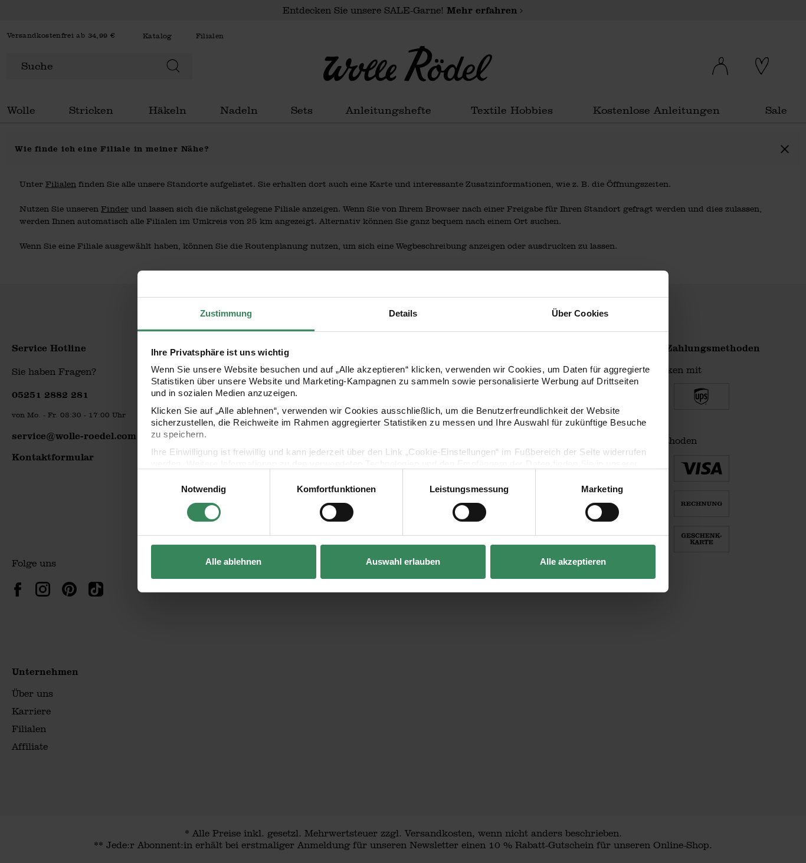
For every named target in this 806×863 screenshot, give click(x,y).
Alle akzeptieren (573, 561)
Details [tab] (403, 313)
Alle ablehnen (233, 561)
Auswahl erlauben (403, 561)
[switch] (336, 512)
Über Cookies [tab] (580, 313)
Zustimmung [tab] (226, 313)
